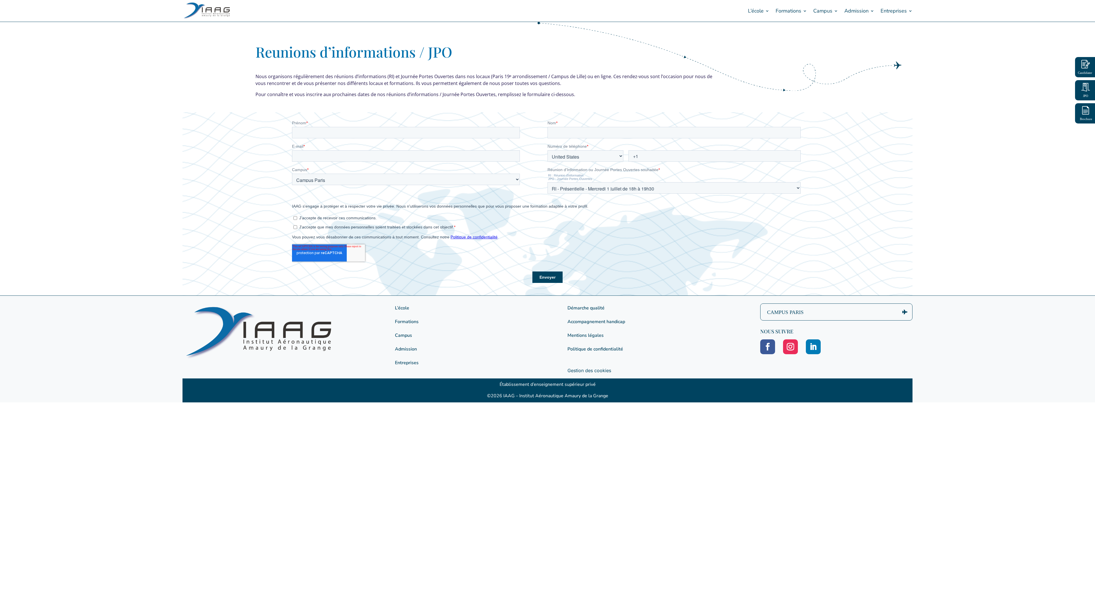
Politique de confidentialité (595, 349)
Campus (822, 10)
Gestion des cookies (589, 370)
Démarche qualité (586, 308)
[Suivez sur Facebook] (767, 346)
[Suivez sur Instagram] (790, 346)
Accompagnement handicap (596, 322)
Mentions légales (585, 335)
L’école (756, 10)
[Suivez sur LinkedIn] (813, 346)
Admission (856, 10)
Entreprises (894, 10)
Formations (788, 10)
